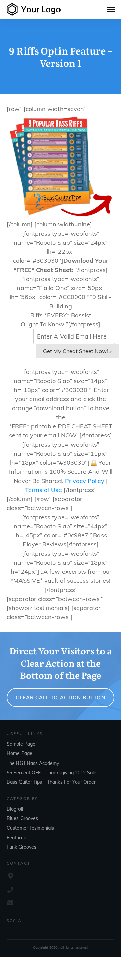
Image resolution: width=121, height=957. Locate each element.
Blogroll (15, 809)
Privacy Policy (84, 481)
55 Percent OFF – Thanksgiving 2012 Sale (51, 773)
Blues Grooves (22, 818)
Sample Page (21, 744)
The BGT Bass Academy (33, 763)
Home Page (19, 753)
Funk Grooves (21, 847)
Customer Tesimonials (30, 828)
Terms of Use (43, 490)
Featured (16, 838)
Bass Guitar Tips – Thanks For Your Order (51, 782)
